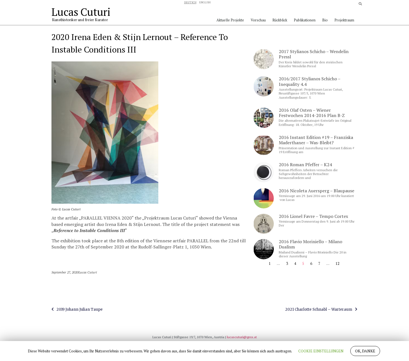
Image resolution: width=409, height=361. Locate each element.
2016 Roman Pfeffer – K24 (305, 164)
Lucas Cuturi (80, 12)
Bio (325, 20)
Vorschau (258, 20)
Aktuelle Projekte (230, 20)
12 (337, 263)
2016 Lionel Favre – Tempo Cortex (313, 216)
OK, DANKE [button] (365, 350)
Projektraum (344, 20)
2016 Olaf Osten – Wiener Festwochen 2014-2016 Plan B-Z (312, 112)
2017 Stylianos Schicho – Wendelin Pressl (314, 54)
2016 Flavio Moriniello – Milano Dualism (310, 244)
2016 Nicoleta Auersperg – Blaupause (316, 191)
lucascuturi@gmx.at (242, 337)
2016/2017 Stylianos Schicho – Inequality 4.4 (309, 81)
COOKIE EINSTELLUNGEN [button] (320, 350)
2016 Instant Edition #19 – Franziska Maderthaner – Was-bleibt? (316, 140)
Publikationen (305, 20)
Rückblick (279, 20)
